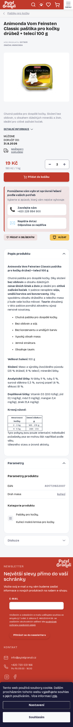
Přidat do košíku (38, 177)
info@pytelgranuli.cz (23, 657)
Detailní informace (16, 129)
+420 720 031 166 (22, 666)
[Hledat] (33, 4)
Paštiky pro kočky (27, 514)
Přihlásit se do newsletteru (29, 635)
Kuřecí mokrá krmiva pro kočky (35, 522)
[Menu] (68, 4)
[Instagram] (6, 676)
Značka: (13, 45)
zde (54, 696)
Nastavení (36, 705)
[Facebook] (14, 676)
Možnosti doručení (17, 150)
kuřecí (61, 494)
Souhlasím (36, 717)
